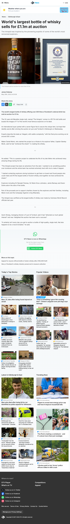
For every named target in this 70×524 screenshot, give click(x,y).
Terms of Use (14, 506)
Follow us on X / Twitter (12, 490)
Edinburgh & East (14, 17)
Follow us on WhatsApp (12, 497)
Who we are (5, 506)
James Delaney (6, 92)
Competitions (40, 482)
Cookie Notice (43, 506)
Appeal (38, 485)
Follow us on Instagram (12, 501)
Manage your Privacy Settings (12, 512)
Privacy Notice (24, 506)
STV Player (5, 482)
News (4, 17)
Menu (6, 3)
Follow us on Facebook (12, 493)
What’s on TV (6, 485)
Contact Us (33, 506)
